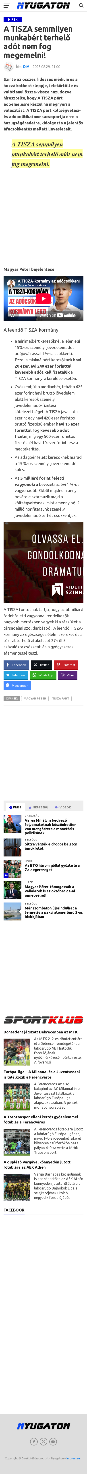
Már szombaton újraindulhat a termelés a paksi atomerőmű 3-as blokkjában (54, 912)
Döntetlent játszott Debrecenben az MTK (41, 1032)
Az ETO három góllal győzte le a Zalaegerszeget (52, 867)
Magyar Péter (35, 698)
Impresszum (74, 1458)
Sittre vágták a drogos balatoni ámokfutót (51, 846)
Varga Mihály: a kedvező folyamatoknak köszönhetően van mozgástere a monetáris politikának (50, 826)
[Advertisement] (43, 219)
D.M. (26, 67)
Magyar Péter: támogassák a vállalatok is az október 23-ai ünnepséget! (50, 891)
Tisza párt (60, 698)
